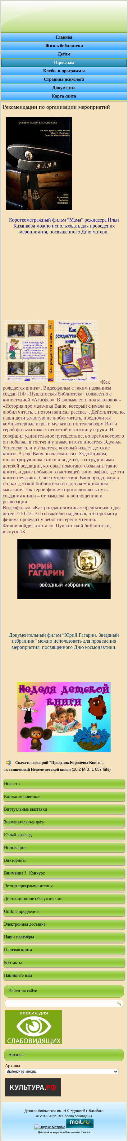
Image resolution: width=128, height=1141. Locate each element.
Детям (64, 54)
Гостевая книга (18, 949)
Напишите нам (18, 975)
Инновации (15, 847)
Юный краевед (18, 834)
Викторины (14, 860)
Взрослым (64, 62)
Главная (64, 37)
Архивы (12, 1065)
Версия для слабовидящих (33, 1027)
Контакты (13, 962)
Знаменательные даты (24, 822)
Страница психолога (64, 79)
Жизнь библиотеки (64, 45)
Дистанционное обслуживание (33, 898)
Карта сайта (64, 96)
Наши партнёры (19, 937)
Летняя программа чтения (28, 886)
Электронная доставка (24, 924)
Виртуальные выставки (25, 809)
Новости (12, 783)
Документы (64, 87)
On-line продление (21, 911)
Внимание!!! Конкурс (24, 873)
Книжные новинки (22, 796)
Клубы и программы (64, 71)
